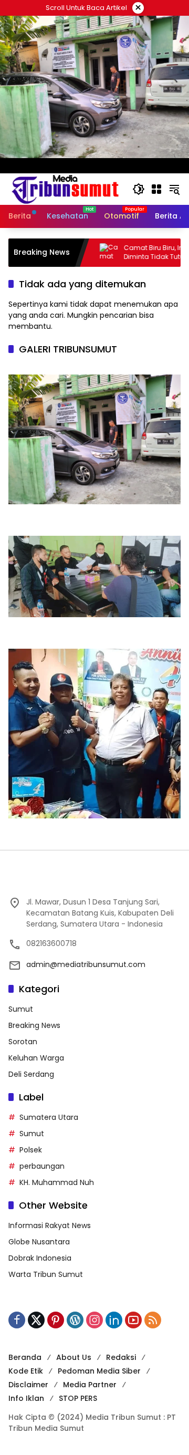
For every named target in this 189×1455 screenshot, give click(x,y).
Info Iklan (26, 1398)
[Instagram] (94, 1320)
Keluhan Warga (36, 1058)
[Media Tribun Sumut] (65, 188)
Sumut (20, 1009)
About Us (73, 1357)
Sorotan (22, 1041)
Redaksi (121, 1357)
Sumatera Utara (48, 1117)
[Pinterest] (55, 1320)
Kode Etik (25, 1371)
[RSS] (152, 1320)
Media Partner (90, 1384)
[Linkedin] (114, 1320)
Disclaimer (28, 1384)
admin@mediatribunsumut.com (85, 964)
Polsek (30, 1150)
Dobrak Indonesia (39, 1258)
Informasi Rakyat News (49, 1225)
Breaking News (34, 1025)
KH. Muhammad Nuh (56, 1182)
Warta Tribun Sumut (45, 1274)
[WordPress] (75, 1320)
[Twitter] (36, 1320)
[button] (138, 189)
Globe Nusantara (39, 1241)
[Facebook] (16, 1320)
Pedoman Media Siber (99, 1371)
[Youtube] (133, 1320)
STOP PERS (78, 1398)
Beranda (24, 1357)
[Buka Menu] (156, 189)
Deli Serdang (31, 1074)
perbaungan (42, 1166)
